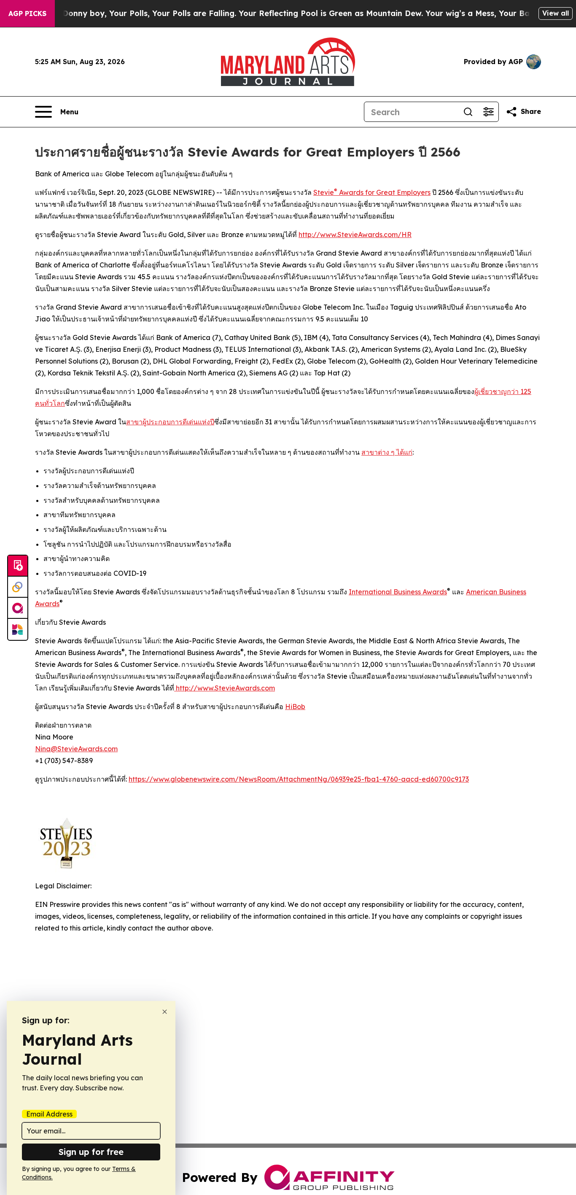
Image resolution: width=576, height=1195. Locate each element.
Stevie (323, 192)
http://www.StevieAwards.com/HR (355, 234)
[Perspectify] (17, 587)
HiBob (295, 706)
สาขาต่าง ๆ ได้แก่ (386, 452)
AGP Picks (27, 13)
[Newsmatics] (17, 629)
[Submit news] (17, 566)
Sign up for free (91, 1151)
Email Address (49, 1114)
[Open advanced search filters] (488, 111)
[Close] (165, 1012)
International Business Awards (398, 592)
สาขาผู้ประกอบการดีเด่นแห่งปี (170, 422)
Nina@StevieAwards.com (76, 749)
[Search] (468, 111)
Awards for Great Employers (384, 192)
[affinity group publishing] (17, 608)
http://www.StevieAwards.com (224, 688)
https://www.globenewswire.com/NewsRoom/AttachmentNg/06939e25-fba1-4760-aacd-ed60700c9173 (299, 779)
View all (555, 13)
